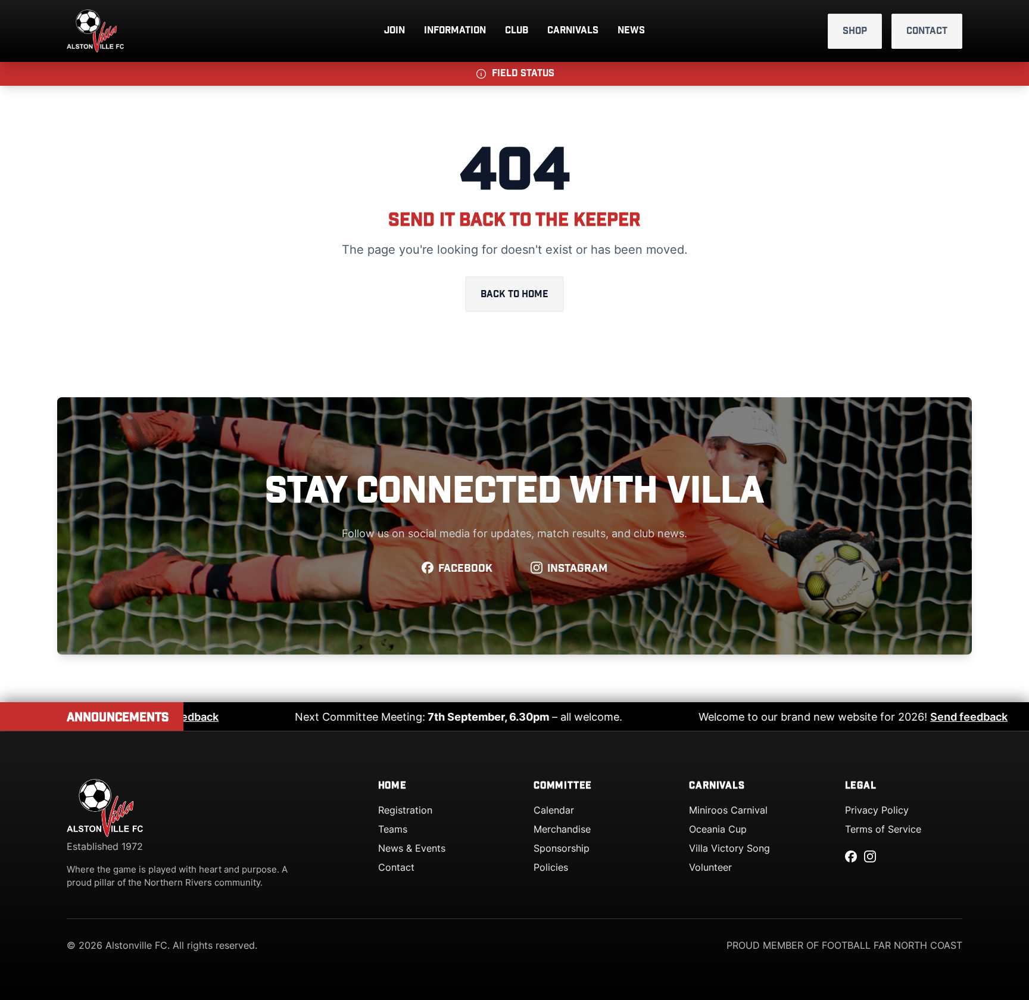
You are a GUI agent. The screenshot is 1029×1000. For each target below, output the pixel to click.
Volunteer (710, 867)
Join (394, 30)
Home (392, 786)
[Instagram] (870, 856)
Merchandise (562, 829)
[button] (514, 74)
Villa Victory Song (729, 848)
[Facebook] (851, 856)
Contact (926, 31)
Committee (563, 786)
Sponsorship (562, 848)
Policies (551, 867)
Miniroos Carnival (728, 810)
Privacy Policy (877, 810)
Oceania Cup (718, 829)
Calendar (554, 810)
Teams (392, 829)
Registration (405, 810)
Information (455, 30)
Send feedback (187, 716)
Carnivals (572, 30)
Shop (855, 31)
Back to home (514, 294)
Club (516, 30)
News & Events (411, 848)
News (631, 30)
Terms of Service (883, 829)
